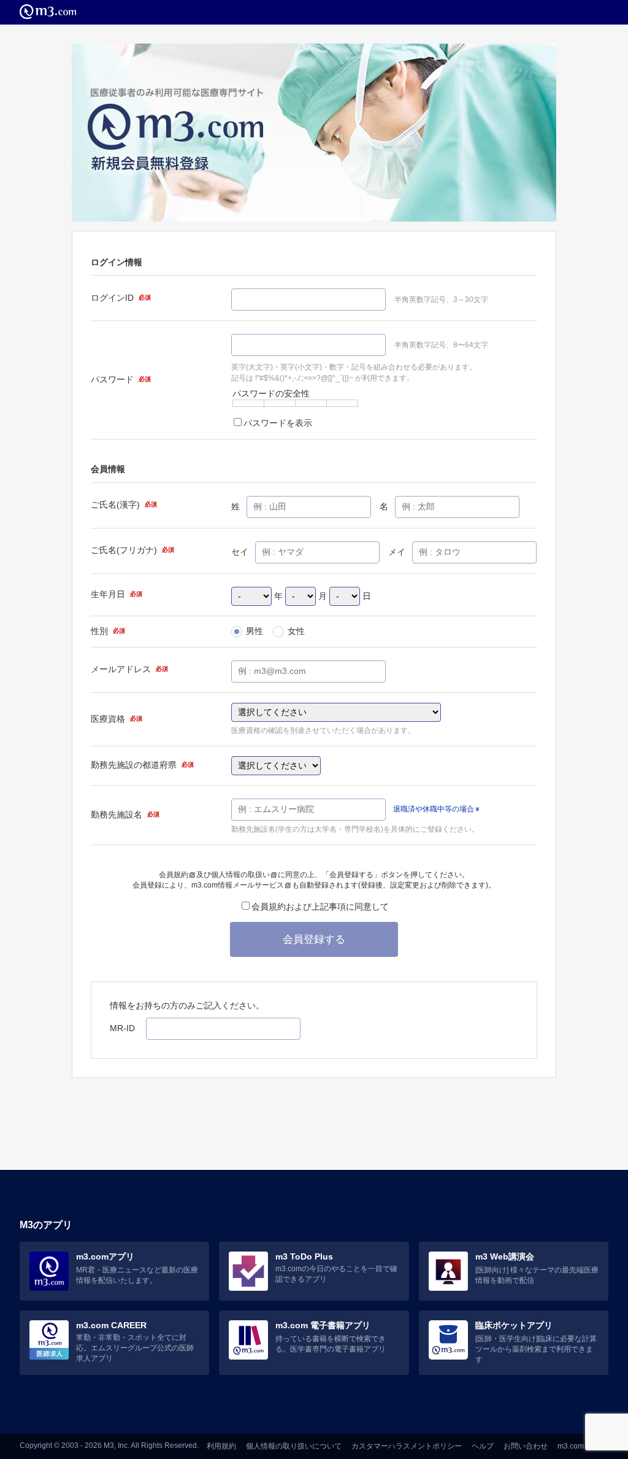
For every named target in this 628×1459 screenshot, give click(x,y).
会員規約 (173, 874)
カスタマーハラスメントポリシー (406, 1446)
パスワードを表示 (277, 423)
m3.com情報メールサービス (237, 885)
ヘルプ (483, 1446)
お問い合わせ (526, 1446)
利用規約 (221, 1446)
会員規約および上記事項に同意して (320, 906)
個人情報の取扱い (240, 874)
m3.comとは (578, 1446)
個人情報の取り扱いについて (294, 1446)
